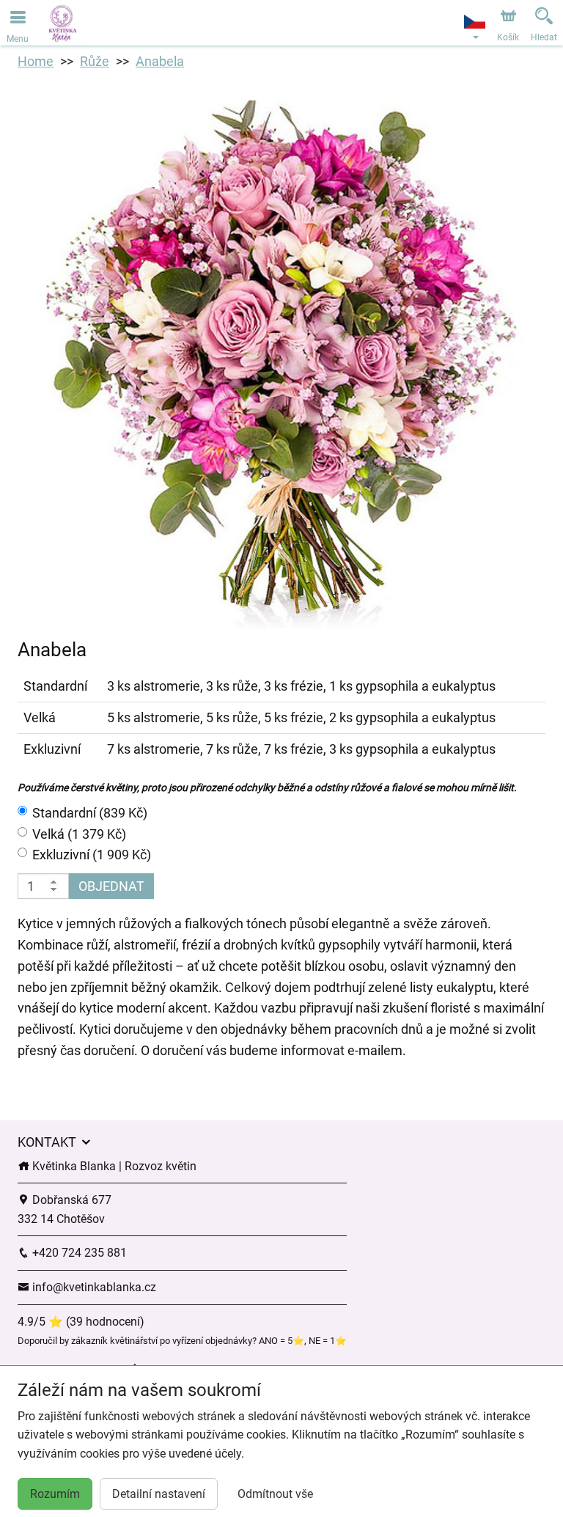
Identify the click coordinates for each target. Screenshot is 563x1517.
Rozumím (55, 1494)
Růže (94, 61)
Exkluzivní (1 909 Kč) (91, 854)
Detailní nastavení (158, 1494)
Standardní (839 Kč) (89, 812)
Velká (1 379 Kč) (79, 834)
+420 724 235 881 (78, 1253)
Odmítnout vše (275, 1494)
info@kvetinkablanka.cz (92, 1287)
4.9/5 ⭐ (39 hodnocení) (81, 1322)
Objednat (111, 886)
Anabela (160, 61)
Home (36, 61)
